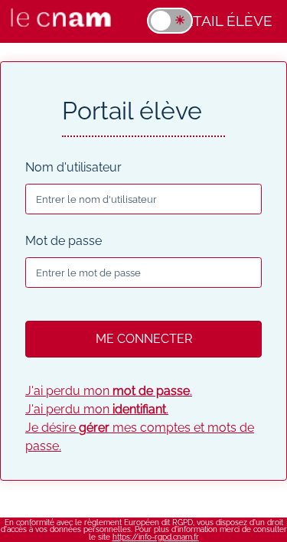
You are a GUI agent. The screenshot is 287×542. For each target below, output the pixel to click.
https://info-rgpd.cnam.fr (156, 537)
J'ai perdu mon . (108, 391)
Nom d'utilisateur (73, 167)
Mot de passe (63, 240)
